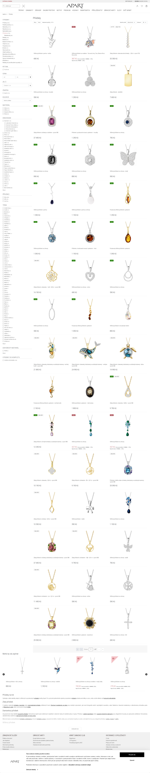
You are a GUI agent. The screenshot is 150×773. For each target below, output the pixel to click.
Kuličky (6, 257)
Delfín (6, 225)
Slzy (6, 315)
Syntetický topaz (9, 172)
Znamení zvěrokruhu (10, 339)
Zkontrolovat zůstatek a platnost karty (43, 740)
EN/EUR (141, 1)
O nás (107, 738)
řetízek (74, 698)
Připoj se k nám (110, 742)
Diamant (7, 120)
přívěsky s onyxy (41, 719)
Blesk (6, 214)
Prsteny (6, 22)
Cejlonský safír (8, 144)
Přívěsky (6, 33)
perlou (108, 719)
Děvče (6, 227)
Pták (6, 302)
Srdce (6, 321)
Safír (6, 142)
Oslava (6, 286)
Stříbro (7, 110)
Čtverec (6, 221)
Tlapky (6, 325)
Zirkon (7, 132)
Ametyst (7, 176)
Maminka (7, 270)
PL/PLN (145, 1)
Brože (5, 48)
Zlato (6, 108)
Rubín (6, 156)
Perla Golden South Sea (10, 140)
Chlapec (7, 217)
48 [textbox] (143, 22)
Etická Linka (109, 749)
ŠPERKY (21, 10)
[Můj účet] (137, 6)
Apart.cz (5, 14)
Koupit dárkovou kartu (39, 738)
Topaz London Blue (9, 168)
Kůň (5, 259)
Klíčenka (6, 60)
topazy (112, 719)
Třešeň (6, 329)
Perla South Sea (9, 136)
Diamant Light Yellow (12, 130)
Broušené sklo (8, 158)
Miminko (7, 280)
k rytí (6, 69)
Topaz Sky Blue (8, 170)
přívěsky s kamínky (19, 705)
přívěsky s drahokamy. (26, 719)
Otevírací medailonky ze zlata (59, 705)
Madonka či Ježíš (8, 707)
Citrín (6, 183)
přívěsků (36, 698)
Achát (6, 174)
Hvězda (7, 237)
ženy (6, 197)
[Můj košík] (146, 6)
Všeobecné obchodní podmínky (41, 745)
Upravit (132, 760)
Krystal (6, 150)
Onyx (6, 181)
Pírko (6, 292)
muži (6, 201)
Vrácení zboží (6, 742)
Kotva (6, 249)
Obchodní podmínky (8, 745)
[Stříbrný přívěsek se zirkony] (127, 665)
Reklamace (6, 749)
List (6, 263)
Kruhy (6, 255)
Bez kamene (8, 187)
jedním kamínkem (88, 714)
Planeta (6, 296)
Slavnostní (6, 50)
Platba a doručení (7, 738)
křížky (29, 707)
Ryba (6, 310)
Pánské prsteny (8, 56)
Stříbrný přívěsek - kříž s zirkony (14, 681)
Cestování (7, 216)
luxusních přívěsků (23, 714)
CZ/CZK (137, 1)
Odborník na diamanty (112, 747)
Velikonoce (7, 335)
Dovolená (7, 229)
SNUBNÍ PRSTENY (49, 10)
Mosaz (6, 114)
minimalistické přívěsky (34, 705)
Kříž (6, 253)
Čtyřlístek (7, 223)
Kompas (7, 247)
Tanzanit (7, 162)
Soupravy (6, 46)
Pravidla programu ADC (75, 742)
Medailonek (8, 274)
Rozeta (6, 306)
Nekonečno (7, 284)
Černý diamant (10, 129)
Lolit (5, 185)
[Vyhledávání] (30, 77)
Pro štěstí (7, 300)
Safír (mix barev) (9, 146)
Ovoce (6, 288)
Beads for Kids (8, 41)
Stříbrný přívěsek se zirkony (118, 681)
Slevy (35, 22)
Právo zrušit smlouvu (8, 747)
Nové (39, 22)
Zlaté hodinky (7, 52)
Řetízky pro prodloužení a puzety (12, 62)
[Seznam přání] (142, 6)
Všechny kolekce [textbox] (7, 100)
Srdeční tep (7, 208)
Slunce (6, 313)
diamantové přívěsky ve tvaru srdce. (26, 715)
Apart (7, 93)
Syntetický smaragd (9, 154)
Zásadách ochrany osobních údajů (80, 765)
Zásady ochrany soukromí (113, 745)
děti (6, 199)
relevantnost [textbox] (130, 22)
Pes (5, 290)
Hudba (6, 235)
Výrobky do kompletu (10, 360)
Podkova (7, 298)
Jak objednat (6, 740)
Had (6, 231)
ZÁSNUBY (38, 10)
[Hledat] (4, 6)
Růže (6, 308)
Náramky (7, 27)
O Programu (72, 740)
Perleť (6, 350)
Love (6, 268)
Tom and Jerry (8, 327)
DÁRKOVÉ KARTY (109, 10)
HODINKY (75, 10)
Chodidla (7, 219)
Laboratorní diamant (12, 123)
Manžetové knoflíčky (9, 54)
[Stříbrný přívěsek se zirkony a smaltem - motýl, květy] (92, 665)
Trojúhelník (7, 331)
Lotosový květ (8, 266)
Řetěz (6, 304)
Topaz (6, 164)
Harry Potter (8, 233)
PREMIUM (67, 10)
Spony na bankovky (9, 58)
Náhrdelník (7, 31)
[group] (22, 674)
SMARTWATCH (85, 10)
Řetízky (6, 37)
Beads (6, 39)
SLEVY (119, 10)
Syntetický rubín (9, 160)
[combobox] (17, 100)
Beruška (7, 212)
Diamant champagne (12, 127)
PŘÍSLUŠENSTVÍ (97, 10)
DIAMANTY (29, 10)
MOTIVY (59, 10)
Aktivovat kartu (37, 742)
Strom (6, 323)
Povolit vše (132, 754)
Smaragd (7, 152)
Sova (6, 319)
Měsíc (6, 278)
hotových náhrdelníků (109, 698)
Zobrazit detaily (31, 769)
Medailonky (8, 35)
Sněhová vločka (8, 317)
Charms (6, 43)
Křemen (6, 178)
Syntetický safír (8, 148)
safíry (116, 719)
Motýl (6, 282)
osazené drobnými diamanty (105, 714)
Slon (6, 312)
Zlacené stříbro (9, 112)
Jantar (7, 179)
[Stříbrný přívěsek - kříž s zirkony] (22, 665)
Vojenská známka (9, 337)
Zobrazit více (75, 729)
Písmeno (7, 294)
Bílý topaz (7, 166)
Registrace (72, 738)
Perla (6, 134)
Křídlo (6, 251)
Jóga (6, 239)
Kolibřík (7, 245)
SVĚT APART (127, 10)
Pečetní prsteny (8, 25)
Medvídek (7, 276)
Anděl (6, 210)
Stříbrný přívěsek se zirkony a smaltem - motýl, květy (89, 681)
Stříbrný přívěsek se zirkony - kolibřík (50, 681)
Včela (6, 333)
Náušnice (7, 29)
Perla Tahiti (7, 138)
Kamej (6, 241)
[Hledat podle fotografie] (23, 6)
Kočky (6, 243)
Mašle (6, 272)
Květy (6, 261)
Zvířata (6, 341)
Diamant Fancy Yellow (12, 125)
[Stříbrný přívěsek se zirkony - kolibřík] (57, 665)
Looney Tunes (8, 264)
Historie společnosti (111, 740)
